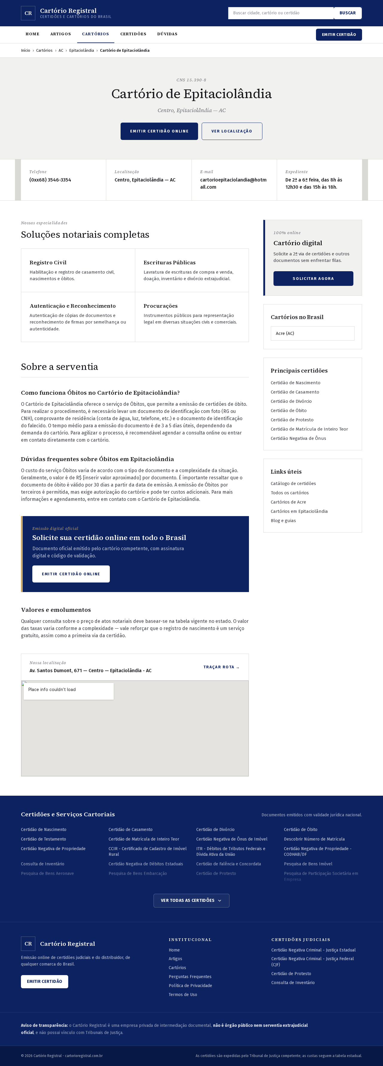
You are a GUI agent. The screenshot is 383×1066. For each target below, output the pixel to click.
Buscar (348, 13)
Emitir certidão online (159, 131)
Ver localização (232, 131)
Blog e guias (283, 520)
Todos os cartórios (290, 492)
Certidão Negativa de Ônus (298, 438)
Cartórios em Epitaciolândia (299, 511)
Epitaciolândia (81, 50)
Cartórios (96, 33)
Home (32, 33)
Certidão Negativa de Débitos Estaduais (146, 864)
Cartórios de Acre (288, 502)
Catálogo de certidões (293, 483)
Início (25, 50)
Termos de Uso (183, 994)
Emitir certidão (339, 34)
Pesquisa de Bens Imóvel (308, 864)
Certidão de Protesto (292, 420)
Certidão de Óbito (289, 410)
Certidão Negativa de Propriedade (53, 848)
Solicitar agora (313, 278)
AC (61, 50)
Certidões (133, 33)
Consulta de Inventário (42, 864)
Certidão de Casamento (295, 392)
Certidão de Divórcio (291, 401)
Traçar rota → (221, 667)
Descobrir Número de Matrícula (314, 839)
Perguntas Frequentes (190, 976)
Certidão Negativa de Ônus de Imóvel (232, 839)
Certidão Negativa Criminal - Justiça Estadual (313, 950)
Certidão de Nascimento (295, 382)
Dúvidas (167, 33)
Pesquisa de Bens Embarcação (138, 873)
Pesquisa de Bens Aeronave (47, 873)
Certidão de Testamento (43, 839)
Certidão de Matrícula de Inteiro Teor (309, 429)
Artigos (60, 33)
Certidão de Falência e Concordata (228, 864)
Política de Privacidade (190, 985)
